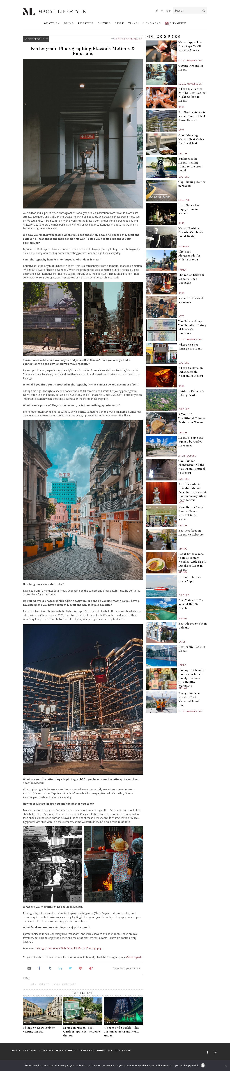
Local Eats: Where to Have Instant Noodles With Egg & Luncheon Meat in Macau (192, 561)
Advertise (46, 1050)
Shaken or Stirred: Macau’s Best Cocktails (191, 278)
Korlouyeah (44, 984)
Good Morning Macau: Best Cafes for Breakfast (191, 139)
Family (178, 269)
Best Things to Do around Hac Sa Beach (190, 604)
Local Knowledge (178, 60)
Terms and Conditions (95, 1050)
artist (33, 984)
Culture (104, 23)
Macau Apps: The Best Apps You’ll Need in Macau (190, 46)
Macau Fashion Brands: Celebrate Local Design (191, 232)
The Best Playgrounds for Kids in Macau (189, 255)
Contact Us (123, 1050)
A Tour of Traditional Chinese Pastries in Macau (192, 418)
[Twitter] (70, 968)
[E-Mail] (29, 968)
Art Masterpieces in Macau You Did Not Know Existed (192, 116)
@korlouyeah (134, 957)
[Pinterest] (80, 968)
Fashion (178, 246)
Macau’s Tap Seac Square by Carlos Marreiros (190, 441)
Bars (178, 106)
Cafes (178, 641)
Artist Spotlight (36, 39)
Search (203, 10)
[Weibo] (91, 968)
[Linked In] (60, 968)
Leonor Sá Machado (129, 39)
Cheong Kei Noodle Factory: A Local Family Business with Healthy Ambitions (191, 678)
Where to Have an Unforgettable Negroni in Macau (190, 371)
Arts (178, 130)
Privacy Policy (66, 1050)
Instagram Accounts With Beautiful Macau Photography (68, 948)
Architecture (178, 455)
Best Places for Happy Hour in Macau (188, 209)
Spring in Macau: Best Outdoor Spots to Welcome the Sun (81, 1031)
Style (119, 23)
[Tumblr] (50, 968)
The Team (29, 1050)
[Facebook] (39, 968)
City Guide (178, 23)
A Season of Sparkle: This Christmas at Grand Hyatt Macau (121, 1031)
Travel (133, 23)
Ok (204, 1065)
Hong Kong (152, 23)
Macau (178, 618)
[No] (225, 1066)
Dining (69, 23)
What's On (51, 23)
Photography (69, 984)
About (16, 1050)
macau (56, 984)
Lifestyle (85, 23)
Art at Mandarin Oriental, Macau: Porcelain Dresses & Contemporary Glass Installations (192, 492)
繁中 (168, 10)
